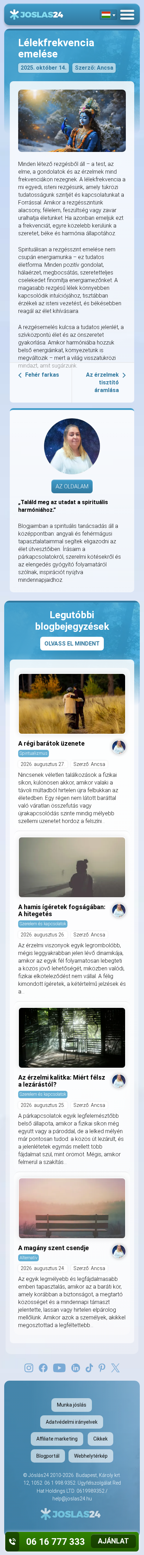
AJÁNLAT (113, 1541)
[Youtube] (59, 1367)
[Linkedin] (75, 1367)
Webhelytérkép (91, 1456)
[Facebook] (43, 1367)
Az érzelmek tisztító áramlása (102, 382)
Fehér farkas (42, 374)
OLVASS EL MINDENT (72, 643)
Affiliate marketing (57, 1439)
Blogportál (47, 1456)
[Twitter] (115, 1367)
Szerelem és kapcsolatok (43, 923)
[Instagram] (28, 1367)
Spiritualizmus (34, 753)
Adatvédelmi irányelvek (72, 1422)
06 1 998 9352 (59, 1483)
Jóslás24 (38, 1475)
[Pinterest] (102, 1367)
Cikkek (100, 1439)
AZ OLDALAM (72, 486)
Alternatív (28, 1257)
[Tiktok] (89, 1367)
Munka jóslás (71, 1405)
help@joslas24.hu (72, 1498)
